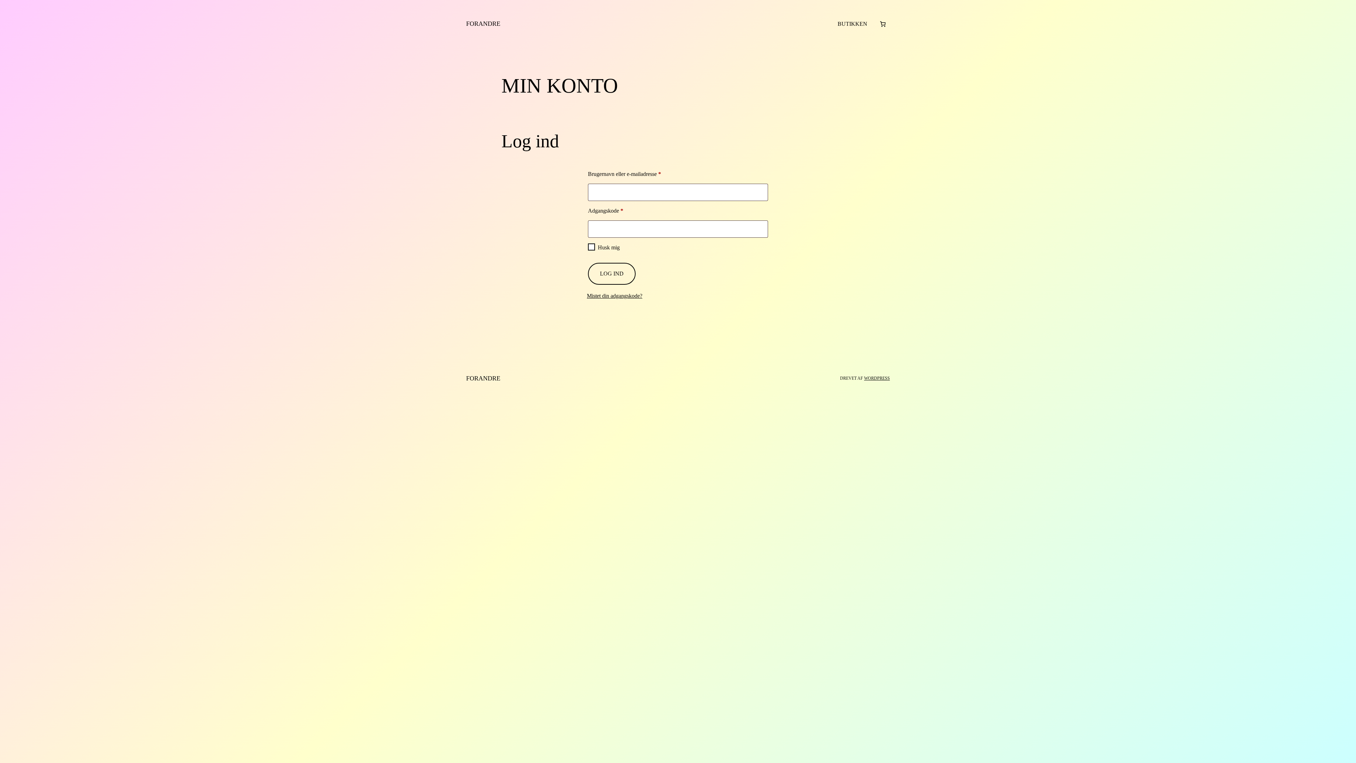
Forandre (483, 23)
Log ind (612, 274)
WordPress (877, 378)
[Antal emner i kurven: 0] (883, 24)
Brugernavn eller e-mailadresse (635, 174)
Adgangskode (616, 210)
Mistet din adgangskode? (614, 296)
